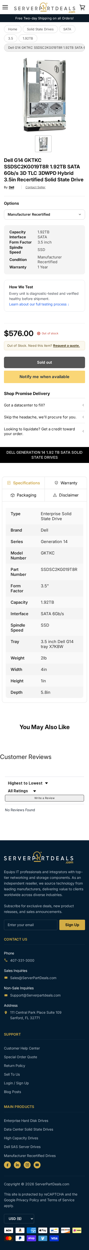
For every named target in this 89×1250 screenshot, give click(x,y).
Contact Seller (35, 187)
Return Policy (14, 1065)
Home (12, 29)
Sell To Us (12, 1074)
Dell (11, 187)
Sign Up (72, 924)
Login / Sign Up (16, 1083)
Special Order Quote (20, 1057)
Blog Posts (12, 1092)
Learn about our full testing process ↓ (39, 304)
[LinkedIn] (17, 1164)
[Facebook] (7, 1164)
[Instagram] (27, 1164)
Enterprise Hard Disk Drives (26, 1120)
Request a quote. (66, 346)
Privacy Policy (28, 1200)
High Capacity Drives (21, 1138)
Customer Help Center (22, 1048)
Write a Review (44, 798)
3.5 (10, 38)
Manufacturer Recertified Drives (30, 1155)
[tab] (23, 483)
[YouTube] (37, 1164)
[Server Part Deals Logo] (44, 7)
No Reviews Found (20, 810)
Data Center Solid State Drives (28, 1129)
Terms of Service (60, 1200)
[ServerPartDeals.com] (41, 857)
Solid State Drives (40, 29)
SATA (67, 29)
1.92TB (28, 38)
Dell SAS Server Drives (22, 1147)
